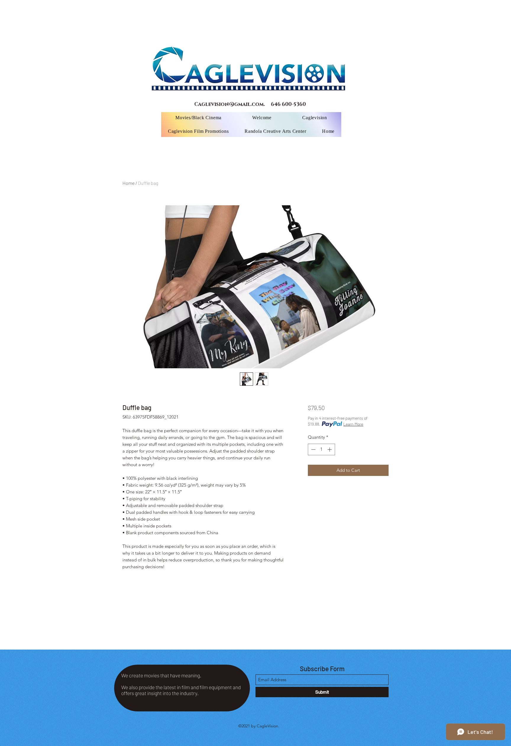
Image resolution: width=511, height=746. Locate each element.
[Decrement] (313, 449)
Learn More (353, 424)
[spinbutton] (321, 449)
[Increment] (330, 449)
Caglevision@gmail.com (229, 104)
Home (128, 183)
